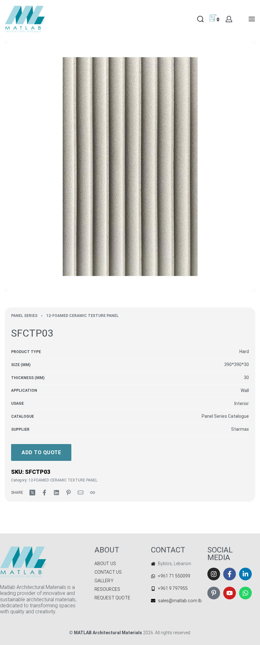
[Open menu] (251, 19)
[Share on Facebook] (44, 492)
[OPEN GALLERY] (130, 166)
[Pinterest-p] (213, 593)
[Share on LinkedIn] (56, 492)
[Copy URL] (92, 492)
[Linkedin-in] (245, 574)
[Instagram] (213, 574)
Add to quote (41, 452)
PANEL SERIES (24, 315)
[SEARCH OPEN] (200, 19)
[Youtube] (229, 593)
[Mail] (80, 492)
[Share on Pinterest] (68, 492)
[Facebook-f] (229, 574)
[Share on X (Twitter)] (32, 492)
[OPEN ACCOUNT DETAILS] (228, 19)
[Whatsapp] (245, 593)
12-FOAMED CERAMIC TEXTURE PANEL (82, 315)
